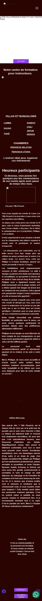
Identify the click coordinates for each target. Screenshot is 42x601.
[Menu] (36, 8)
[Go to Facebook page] (4, 591)
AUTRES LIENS (21, 596)
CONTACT (21, 590)
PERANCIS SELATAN (21, 147)
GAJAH (7, 128)
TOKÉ (7, 134)
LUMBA (7, 123)
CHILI (29, 127)
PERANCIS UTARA (21, 152)
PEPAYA (31, 134)
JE (28, 131)
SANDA (30, 123)
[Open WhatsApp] (36, 594)
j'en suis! (21, 61)
